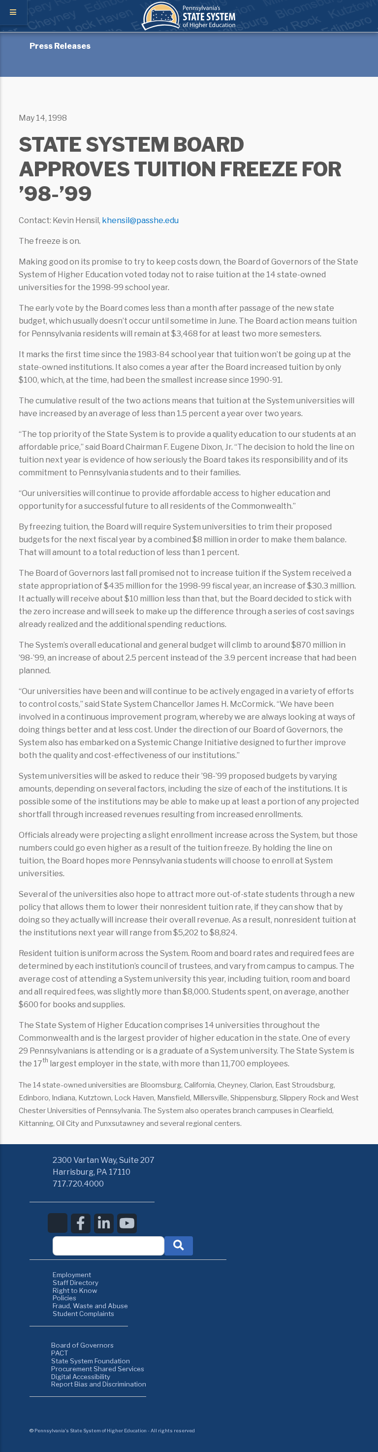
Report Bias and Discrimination (98, 1384)
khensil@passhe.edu (140, 220)
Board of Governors (82, 1345)
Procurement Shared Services (97, 1369)
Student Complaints (83, 1314)
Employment (72, 1275)
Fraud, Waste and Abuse (90, 1306)
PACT (59, 1353)
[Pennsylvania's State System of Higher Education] (189, 28)
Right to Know (75, 1290)
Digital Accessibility (80, 1377)
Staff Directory (75, 1283)
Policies (64, 1298)
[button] (178, 1245)
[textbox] (108, 1245)
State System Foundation (90, 1361)
